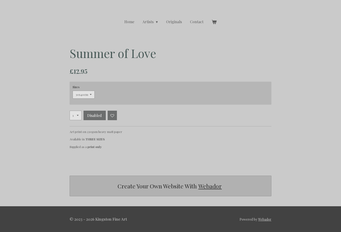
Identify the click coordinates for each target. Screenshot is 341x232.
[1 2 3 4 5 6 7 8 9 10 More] (76, 115)
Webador (210, 186)
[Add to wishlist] (112, 115)
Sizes (76, 87)
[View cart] (214, 22)
